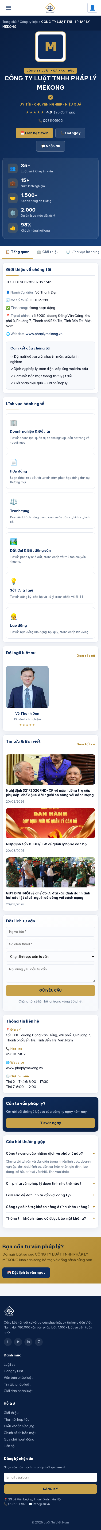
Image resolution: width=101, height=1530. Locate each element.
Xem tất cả (86, 655)
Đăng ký (50, 1489)
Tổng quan (17, 252)
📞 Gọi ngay (70, 133)
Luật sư (9, 1364)
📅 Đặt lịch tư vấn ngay (26, 1272)
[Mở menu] (8, 7)
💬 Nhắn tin (50, 146)
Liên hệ (9, 1446)
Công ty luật (29, 22)
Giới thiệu (47, 252)
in (28, 1342)
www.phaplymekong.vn (44, 334)
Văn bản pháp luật (18, 1378)
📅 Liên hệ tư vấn (34, 133)
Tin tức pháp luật (17, 1384)
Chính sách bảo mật (20, 1433)
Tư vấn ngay (50, 1123)
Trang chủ (9, 22)
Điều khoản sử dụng (19, 1426)
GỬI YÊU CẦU (50, 990)
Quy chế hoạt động (19, 1439)
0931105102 (16, 1054)
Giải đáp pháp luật (18, 1391)
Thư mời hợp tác (17, 1419)
